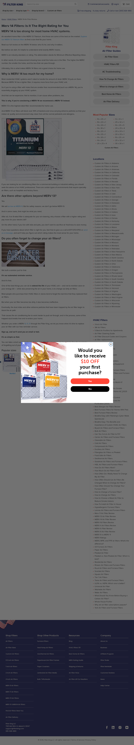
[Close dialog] (111, 344)
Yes (90, 381)
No (90, 389)
